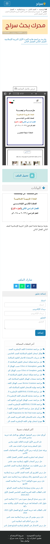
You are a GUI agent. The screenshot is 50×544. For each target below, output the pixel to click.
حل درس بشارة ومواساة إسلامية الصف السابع (25, 488)
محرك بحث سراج (17, 538)
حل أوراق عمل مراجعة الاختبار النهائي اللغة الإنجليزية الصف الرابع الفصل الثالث (24, 409)
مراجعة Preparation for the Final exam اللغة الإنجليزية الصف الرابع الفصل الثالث (24, 413)
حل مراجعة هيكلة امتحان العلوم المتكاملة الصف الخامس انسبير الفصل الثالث (24, 362)
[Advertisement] (25, 65)
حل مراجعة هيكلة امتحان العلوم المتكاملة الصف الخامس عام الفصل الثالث (24, 375)
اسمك (43, 301)
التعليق (43, 318)
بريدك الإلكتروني (39, 309)
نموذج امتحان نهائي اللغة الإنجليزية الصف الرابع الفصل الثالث (24, 421)
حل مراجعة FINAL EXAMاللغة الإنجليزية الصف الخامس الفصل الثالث (24, 392)
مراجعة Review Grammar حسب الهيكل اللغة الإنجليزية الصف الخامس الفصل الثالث (24, 383)
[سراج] (41, 3)
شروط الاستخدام (17, 536)
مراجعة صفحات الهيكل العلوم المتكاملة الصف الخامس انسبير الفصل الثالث (24, 379)
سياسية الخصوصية (34, 536)
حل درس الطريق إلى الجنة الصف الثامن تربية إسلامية (25, 473)
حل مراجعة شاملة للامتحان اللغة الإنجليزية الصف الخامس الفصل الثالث (24, 396)
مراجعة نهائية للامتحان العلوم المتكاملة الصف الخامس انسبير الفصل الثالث (24, 387)
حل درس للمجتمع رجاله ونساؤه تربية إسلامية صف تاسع (25, 477)
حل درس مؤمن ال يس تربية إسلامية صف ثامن (25, 517)
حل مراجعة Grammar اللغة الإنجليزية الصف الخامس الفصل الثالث (24, 349)
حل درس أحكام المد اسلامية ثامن (25, 521)
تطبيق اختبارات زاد (34, 538)
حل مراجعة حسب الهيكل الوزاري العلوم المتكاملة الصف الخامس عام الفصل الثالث (24, 400)
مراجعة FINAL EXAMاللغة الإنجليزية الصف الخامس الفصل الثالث (24, 404)
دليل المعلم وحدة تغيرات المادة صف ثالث (25, 446)
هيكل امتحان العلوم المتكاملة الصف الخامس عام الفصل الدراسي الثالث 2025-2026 (24, 354)
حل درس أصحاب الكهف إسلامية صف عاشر (25, 461)
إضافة (40, 332)
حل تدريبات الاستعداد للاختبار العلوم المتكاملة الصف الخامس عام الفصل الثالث (24, 358)
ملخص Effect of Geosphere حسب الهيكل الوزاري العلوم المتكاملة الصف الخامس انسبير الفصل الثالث (24, 370)
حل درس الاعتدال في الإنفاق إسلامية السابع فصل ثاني (25, 526)
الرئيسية (42, 9)
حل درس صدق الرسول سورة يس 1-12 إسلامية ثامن (25, 499)
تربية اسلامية (21, 9)
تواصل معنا (25, 541)
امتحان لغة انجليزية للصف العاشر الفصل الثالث (25, 457)
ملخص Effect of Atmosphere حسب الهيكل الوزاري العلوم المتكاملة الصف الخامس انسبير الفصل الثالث (24, 366)
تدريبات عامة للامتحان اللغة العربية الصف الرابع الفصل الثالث (24, 417)
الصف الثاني (32, 9)
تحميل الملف (22, 175)
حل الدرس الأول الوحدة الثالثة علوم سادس (25, 442)
